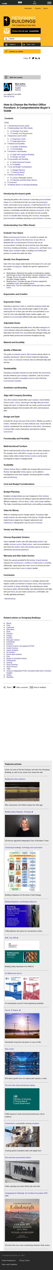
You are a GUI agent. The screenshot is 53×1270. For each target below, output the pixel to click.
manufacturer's (18, 563)
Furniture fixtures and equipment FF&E (20, 646)
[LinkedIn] (35, 58)
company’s (36, 400)
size (15, 242)
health (6, 205)
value (26, 523)
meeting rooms (33, 248)
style (23, 421)
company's (24, 375)
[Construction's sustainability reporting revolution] (22, 1146)
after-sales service (29, 565)
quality (9, 354)
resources (31, 378)
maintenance (8, 523)
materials (17, 354)
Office (26, 225)
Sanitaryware (11, 660)
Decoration (10, 629)
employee (37, 306)
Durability (20, 342)
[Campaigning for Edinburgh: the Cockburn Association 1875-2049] (22, 1241)
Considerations (27, 484)
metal (10, 360)
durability (7, 357)
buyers (21, 194)
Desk (8, 631)
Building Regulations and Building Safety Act (21, 902)
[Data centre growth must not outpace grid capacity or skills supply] (22, 1074)
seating (33, 285)
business (47, 469)
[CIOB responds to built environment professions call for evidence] (22, 1110)
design (15, 421)
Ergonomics (9, 294)
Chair (8, 625)
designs (27, 402)
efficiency (13, 477)
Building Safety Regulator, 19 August (18, 812)
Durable (41, 517)
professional (42, 405)
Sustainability (10, 368)
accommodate (17, 317)
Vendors (26, 537)
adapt (17, 459)
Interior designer (12, 650)
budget (14, 496)
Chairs (18, 302)
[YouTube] (38, 58)
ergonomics (46, 584)
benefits (35, 373)
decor (30, 426)
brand (42, 400)
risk (14, 311)
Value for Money (11, 510)
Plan (17, 285)
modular (21, 456)
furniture (23, 237)
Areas (15, 281)
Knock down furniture (14, 654)
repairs (29, 568)
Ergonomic (9, 302)
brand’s (46, 402)
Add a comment (22, 687)
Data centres (9, 1049)
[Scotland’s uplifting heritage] (22, 999)
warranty (31, 547)
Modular (6, 472)
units (47, 277)
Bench (9, 623)
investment (11, 218)
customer (12, 544)
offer (26, 541)
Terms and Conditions (9, 1264)
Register (38, 8)
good (39, 560)
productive (31, 592)
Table (8, 669)
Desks (17, 323)
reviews (29, 544)
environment (39, 210)
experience (25, 550)
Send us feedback (39, 687)
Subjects (12, 44)
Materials (17, 350)
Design (7, 417)
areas (38, 245)
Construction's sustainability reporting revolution (22, 1123)
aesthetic (47, 199)
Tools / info (31, 44)
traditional (31, 424)
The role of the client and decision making (20, 1085)
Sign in (45, 8)
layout (27, 245)
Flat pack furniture (13, 640)
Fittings (9, 636)
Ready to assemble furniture (17, 658)
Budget (16, 484)
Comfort (23, 294)
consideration (20, 584)
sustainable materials (18, 373)
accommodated (9, 245)
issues (46, 311)
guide (28, 194)
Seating (9, 663)
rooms (17, 283)
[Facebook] (29, 58)
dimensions (29, 240)
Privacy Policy (24, 1260)
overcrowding (38, 251)
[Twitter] (32, 58)
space (12, 240)
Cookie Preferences (9, 1260)
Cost (6, 484)
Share (9, 687)
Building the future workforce (15, 779)
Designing (26, 618)
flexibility (44, 330)
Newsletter (28, 8)
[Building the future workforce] (22, 801)
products (41, 541)
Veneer (9, 675)
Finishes (10, 634)
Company (18, 395)
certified (41, 378)
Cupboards (10, 627)
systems (34, 456)
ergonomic (16, 306)
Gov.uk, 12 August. (12, 1010)
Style (17, 417)
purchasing (13, 237)
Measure (19, 240)
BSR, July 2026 (10, 938)
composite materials (22, 360)
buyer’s (17, 213)
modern (6, 424)
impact (33, 202)
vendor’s (17, 547)
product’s (41, 563)
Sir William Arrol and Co (13, 973)
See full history (9, 96)
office (45, 205)
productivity (43, 202)
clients (35, 408)
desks (20, 275)
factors (6, 216)
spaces (31, 283)
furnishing (7, 248)
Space (20, 233)
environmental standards (12, 381)
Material (7, 342)
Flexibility (24, 439)
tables (42, 285)
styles (12, 402)
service (19, 544)
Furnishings (11, 642)
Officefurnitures (20, 86)
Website (18, 90)
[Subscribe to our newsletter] (22, 33)
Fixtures (9, 638)
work (45, 264)
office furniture (24, 199)
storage (29, 453)
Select (6, 541)
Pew (8, 656)
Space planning (12, 665)
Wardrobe (10, 677)
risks (21, 333)
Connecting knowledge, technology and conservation (23, 847)
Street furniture (12, 667)
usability (46, 474)
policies (37, 547)
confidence (28, 563)
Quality (7, 350)
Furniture (23, 446)
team (20, 474)
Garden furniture (12, 648)
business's (40, 218)
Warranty (19, 530)
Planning (15, 492)
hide (6, 123)
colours (17, 402)
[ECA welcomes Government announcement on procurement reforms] (22, 1182)
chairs (22, 306)
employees (27, 205)
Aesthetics (9, 388)
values (14, 405)
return (23, 547)
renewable (23, 378)
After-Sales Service (25, 556)
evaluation (17, 251)
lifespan (16, 357)
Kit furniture (11, 652)
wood (5, 360)
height (28, 314)
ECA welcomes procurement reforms (18, 1157)
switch (6, 330)
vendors (18, 541)
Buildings (36, 618)
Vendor (7, 530)
